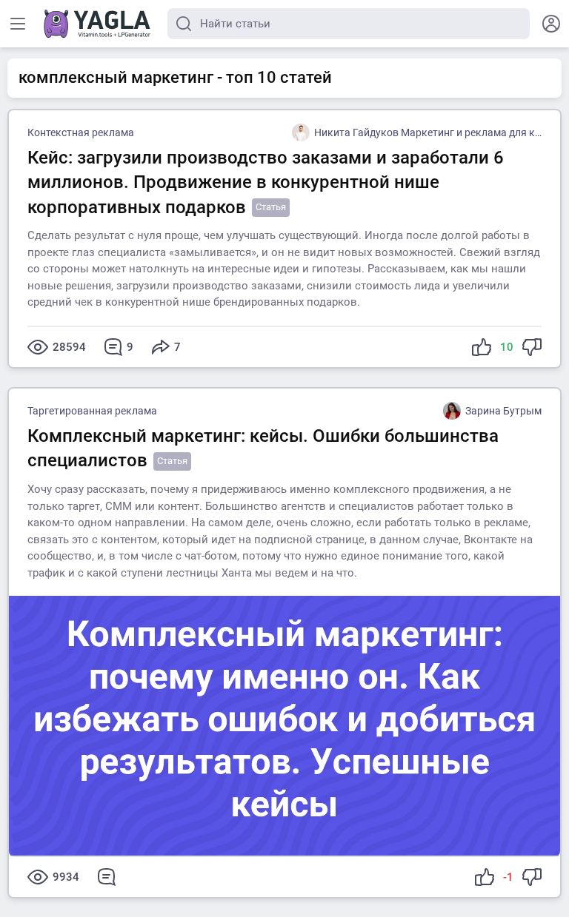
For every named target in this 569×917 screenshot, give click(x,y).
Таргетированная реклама (92, 411)
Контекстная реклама (80, 132)
